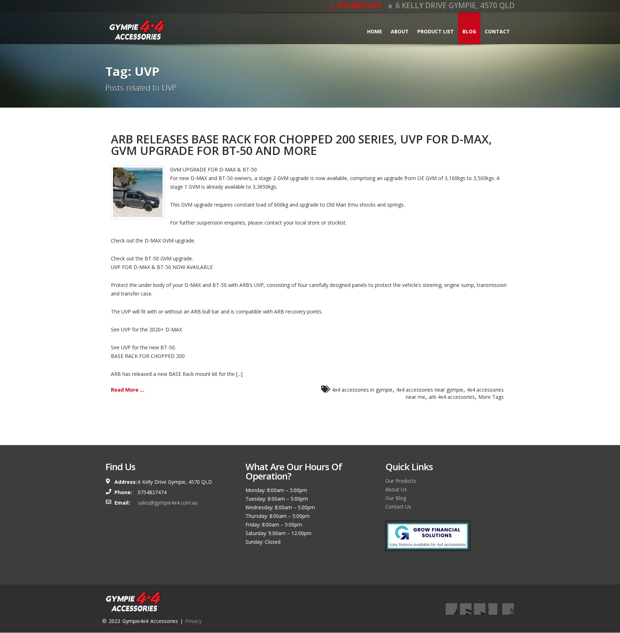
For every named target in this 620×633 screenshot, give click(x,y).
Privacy (193, 621)
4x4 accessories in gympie (362, 389)
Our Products (400, 480)
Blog (469, 31)
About (400, 31)
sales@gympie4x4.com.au (168, 502)
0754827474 (358, 5)
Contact (497, 31)
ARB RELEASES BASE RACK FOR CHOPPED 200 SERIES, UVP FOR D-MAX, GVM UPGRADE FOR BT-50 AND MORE (301, 144)
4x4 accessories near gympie (429, 389)
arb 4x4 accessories (452, 396)
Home (374, 31)
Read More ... (127, 389)
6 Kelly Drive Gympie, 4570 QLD (454, 5)
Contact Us (398, 506)
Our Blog (395, 498)
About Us (396, 489)
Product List (435, 31)
